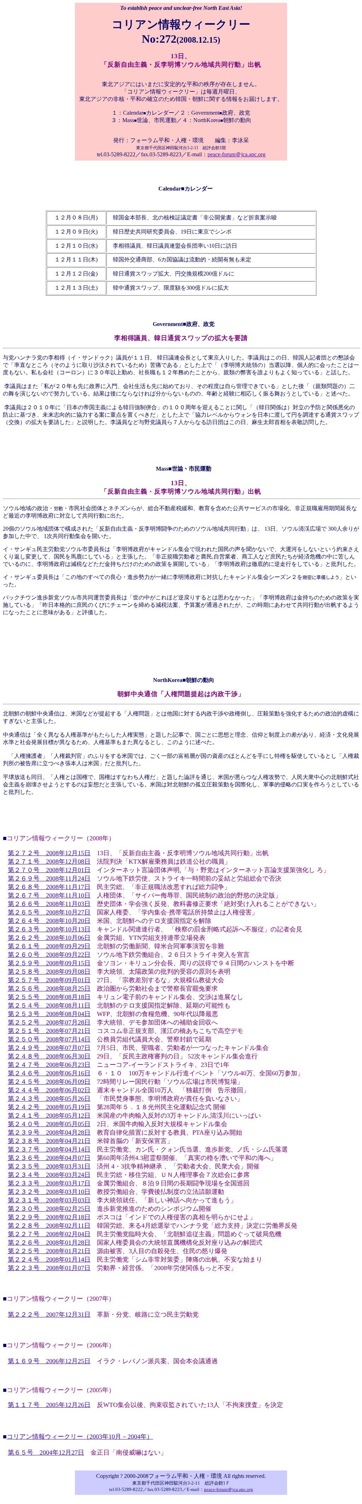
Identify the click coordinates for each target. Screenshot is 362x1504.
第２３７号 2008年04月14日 (49, 1149)
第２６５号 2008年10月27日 (49, 912)
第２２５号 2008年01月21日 (49, 1251)
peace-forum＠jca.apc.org (236, 154)
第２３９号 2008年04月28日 (49, 1132)
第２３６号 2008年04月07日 (49, 1157)
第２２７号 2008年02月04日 (49, 1234)
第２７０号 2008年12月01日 (49, 870)
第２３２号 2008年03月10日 (49, 1191)
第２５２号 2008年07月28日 (49, 1022)
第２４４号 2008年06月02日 (49, 1090)
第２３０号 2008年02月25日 (49, 1208)
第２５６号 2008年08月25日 (49, 988)
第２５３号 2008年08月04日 (49, 1013)
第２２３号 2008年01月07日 (49, 1268)
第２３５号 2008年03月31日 (49, 1166)
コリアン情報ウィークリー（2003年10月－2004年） (80, 1436)
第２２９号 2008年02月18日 (49, 1217)
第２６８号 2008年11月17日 (49, 886)
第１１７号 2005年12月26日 (49, 1404)
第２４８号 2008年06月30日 (49, 1056)
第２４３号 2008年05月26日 (49, 1098)
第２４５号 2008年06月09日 (49, 1081)
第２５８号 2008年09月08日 (49, 971)
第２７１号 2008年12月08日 (49, 861)
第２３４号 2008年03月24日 (49, 1174)
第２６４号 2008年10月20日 (49, 920)
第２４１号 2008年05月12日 (49, 1115)
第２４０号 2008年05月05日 (49, 1124)
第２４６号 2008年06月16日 (49, 1073)
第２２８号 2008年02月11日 (49, 1225)
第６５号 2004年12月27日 (46, 1452)
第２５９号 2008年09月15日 (49, 963)
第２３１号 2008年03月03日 (49, 1200)
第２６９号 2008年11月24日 (49, 878)
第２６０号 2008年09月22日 (49, 954)
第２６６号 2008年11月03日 (49, 903)
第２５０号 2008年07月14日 (49, 1039)
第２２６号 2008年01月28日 (49, 1242)
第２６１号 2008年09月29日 (49, 946)
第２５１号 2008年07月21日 (49, 1030)
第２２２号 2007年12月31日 (49, 1314)
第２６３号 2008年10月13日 (49, 929)
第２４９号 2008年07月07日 (49, 1047)
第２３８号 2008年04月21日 (49, 1140)
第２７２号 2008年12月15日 (49, 853)
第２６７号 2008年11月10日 (49, 895)
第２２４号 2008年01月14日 (49, 1259)
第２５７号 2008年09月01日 (49, 980)
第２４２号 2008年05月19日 (49, 1107)
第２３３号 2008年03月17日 (49, 1183)
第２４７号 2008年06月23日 (49, 1064)
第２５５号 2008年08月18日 (49, 997)
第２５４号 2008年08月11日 (49, 1005)
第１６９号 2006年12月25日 (49, 1361)
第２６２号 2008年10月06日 (49, 937)
